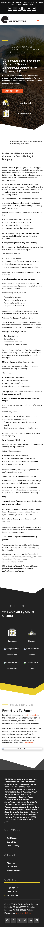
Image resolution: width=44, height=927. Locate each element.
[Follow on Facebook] (15, 9)
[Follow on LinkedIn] (34, 9)
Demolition (12, 842)
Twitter (19, 562)
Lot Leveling (27, 556)
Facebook (9, 562)
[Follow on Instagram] (24, 9)
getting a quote (30, 715)
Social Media (29, 743)
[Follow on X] (20, 9)
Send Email (12, 891)
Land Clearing (15, 556)
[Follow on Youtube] (29, 9)
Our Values (12, 867)
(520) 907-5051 (12, 91)
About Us (11, 863)
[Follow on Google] (10, 9)
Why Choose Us (14, 870)
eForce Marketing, (23, 913)
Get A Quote (12, 895)
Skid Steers (12, 838)
